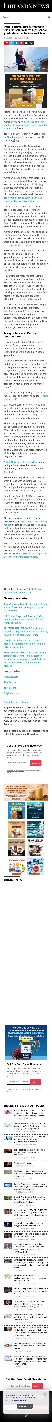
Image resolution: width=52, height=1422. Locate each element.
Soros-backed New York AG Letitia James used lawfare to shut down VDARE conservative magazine (29, 1304)
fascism (8, 714)
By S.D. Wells (28, 1323)
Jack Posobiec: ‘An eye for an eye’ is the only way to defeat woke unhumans (29, 1152)
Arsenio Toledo (23, 38)
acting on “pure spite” (27, 499)
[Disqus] (26, 918)
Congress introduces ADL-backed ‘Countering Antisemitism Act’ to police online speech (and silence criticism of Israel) (31, 1264)
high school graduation (34, 714)
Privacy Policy (20, 1400)
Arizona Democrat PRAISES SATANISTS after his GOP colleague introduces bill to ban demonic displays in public (30, 1212)
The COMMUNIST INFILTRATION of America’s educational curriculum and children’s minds (30, 1317)
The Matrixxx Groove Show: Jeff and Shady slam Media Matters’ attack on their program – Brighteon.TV (30, 1126)
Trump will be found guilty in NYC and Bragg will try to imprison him (30, 1224)
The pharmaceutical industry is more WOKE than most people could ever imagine (30, 1345)
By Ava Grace (28, 1218)
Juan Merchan (20, 717)
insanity (8, 717)
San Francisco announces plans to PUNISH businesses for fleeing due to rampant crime (30, 1173)
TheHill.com (10, 687)
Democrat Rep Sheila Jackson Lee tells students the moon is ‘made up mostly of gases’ (31, 1291)
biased (39, 707)
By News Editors (29, 1158)
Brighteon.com (23, 592)
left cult (32, 717)
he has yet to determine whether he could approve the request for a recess (25, 125)
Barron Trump (27, 707)
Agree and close (25, 1406)
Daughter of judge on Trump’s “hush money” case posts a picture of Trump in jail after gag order (24, 643)
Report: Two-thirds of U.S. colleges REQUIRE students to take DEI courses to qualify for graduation (31, 1199)
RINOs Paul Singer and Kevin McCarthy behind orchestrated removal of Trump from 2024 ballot (24, 619)
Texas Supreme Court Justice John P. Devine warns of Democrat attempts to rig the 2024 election (26, 607)
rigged (30, 721)
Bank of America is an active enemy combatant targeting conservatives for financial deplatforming (31, 1186)
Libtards (22, 721)
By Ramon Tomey (29, 1255)
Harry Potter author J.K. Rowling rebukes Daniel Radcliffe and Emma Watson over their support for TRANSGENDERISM (29, 1248)
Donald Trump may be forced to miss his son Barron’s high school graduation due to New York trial (30, 1139)
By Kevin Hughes (29, 1132)
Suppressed (41, 721)
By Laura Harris (29, 1205)
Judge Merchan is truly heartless (21, 462)
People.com (10, 682)
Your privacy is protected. (15, 771)
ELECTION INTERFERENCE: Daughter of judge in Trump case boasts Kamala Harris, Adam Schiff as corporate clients (26, 631)
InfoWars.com (11, 676)
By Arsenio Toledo (30, 1145)
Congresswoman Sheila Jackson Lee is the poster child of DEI (30, 1235)
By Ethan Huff (28, 1119)
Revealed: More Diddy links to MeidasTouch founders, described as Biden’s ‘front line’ (30, 1278)
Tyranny (8, 724)
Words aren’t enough (23, 1163)
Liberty (13, 721)
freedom (17, 714)
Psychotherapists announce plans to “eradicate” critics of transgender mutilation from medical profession (30, 1113)
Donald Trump (37, 711)
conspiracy (23, 711)
